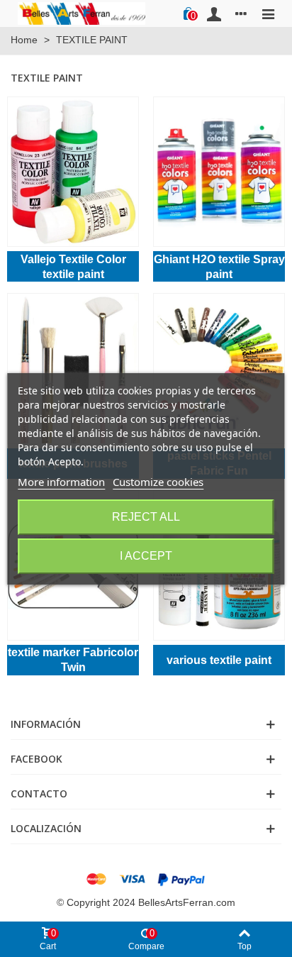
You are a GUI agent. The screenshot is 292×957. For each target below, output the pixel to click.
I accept (146, 556)
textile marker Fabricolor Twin (73, 659)
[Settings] (241, 13)
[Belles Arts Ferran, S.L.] (81, 13)
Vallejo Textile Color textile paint (73, 266)
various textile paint (219, 660)
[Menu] (267, 13)
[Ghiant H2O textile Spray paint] (219, 171)
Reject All (146, 517)
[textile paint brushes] (73, 368)
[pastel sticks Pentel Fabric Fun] (219, 368)
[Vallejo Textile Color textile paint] (73, 171)
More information (61, 482)
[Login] (214, 13)
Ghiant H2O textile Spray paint (219, 266)
